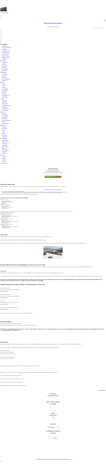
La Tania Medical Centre (5, 95)
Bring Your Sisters (4, 128)
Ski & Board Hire (4, 118)
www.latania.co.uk (44, 459)
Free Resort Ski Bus (60, 172)
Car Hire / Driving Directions (6, 105)
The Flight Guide (4, 102)
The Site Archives (4, 153)
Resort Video (4, 85)
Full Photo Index (4, 80)
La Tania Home (3, 44)
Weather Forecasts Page (5, 55)
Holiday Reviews (4, 67)
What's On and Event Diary (6, 57)
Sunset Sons (3, 130)
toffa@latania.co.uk (66, 459)
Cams (3, 12)
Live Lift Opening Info (5, 115)
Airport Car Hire (56, 172)
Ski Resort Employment (5, 141)
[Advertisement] (3, 3)
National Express (2, 385)
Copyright (36, 459)
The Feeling (3, 133)
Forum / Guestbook (4, 65)
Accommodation (4, 49)
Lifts (7, 12)
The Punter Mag (4, 143)
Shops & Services (4, 92)
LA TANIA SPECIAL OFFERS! (6, 47)
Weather (5, 12)
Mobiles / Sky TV (4, 148)
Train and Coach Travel (5, 108)
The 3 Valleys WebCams (5, 54)
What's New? (4, 87)
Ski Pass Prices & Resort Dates (6, 120)
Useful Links (4, 158)
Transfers (52, 172)
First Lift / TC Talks (5, 146)
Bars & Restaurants (5, 90)
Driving (50, 172)
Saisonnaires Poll (4, 136)
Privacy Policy (4, 161)
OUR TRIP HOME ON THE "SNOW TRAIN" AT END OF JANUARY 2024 (53, 189)
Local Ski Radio (4, 151)
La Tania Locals (4, 75)
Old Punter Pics (4, 77)
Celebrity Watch (4, 70)
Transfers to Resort (4, 103)
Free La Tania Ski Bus (5, 110)
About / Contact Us (4, 163)
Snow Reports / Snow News (6, 52)
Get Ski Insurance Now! (5, 123)
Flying (44, 172)
